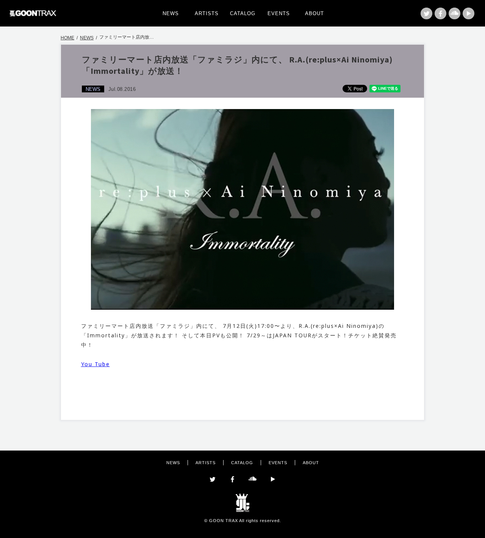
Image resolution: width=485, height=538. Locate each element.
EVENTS (279, 13)
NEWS (171, 13)
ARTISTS (207, 13)
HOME (67, 38)
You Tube (95, 364)
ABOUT (314, 13)
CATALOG (242, 13)
